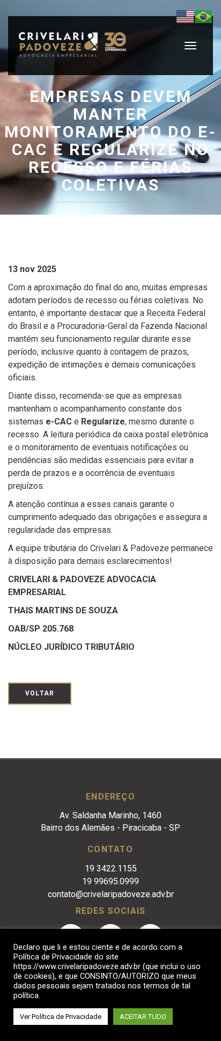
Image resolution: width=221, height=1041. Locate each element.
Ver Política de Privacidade (60, 1017)
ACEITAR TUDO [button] (143, 1017)
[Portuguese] (204, 16)
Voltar (39, 693)
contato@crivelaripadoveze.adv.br (111, 894)
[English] (185, 16)
